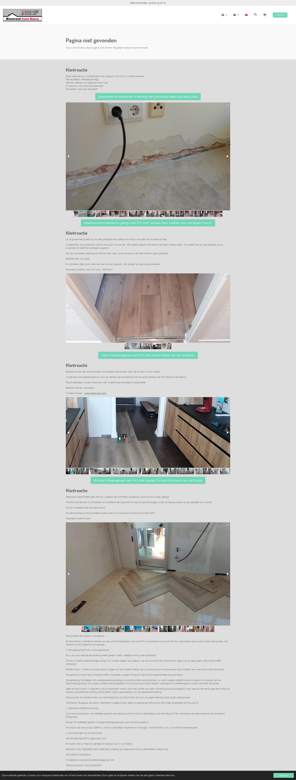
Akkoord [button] (284, 775)
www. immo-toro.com (95, 393)
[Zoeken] (255, 14)
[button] (227, 105)
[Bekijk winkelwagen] (264, 15)
